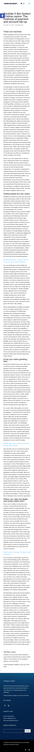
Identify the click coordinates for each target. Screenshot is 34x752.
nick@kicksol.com (11, 718)
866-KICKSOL (10, 716)
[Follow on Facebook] (4, 705)
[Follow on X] (8, 705)
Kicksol (17, 744)
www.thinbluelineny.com (12, 720)
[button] (2, 15)
